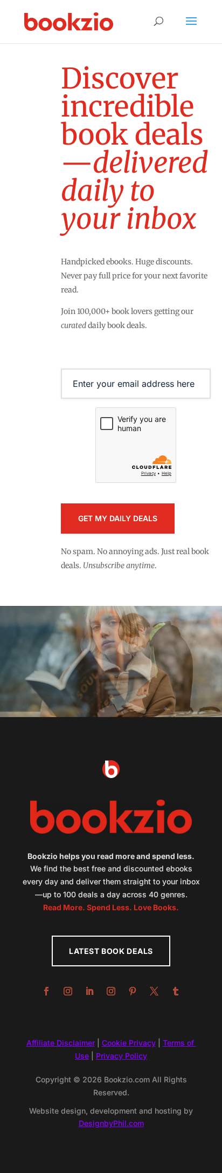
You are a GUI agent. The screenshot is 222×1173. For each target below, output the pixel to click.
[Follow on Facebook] (46, 991)
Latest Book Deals (111, 951)
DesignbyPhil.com (111, 1123)
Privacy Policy (121, 1055)
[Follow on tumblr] (175, 991)
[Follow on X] (154, 991)
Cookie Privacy (129, 1042)
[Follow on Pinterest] (132, 991)
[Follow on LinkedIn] (89, 991)
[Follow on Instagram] (68, 991)
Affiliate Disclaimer (60, 1042)
